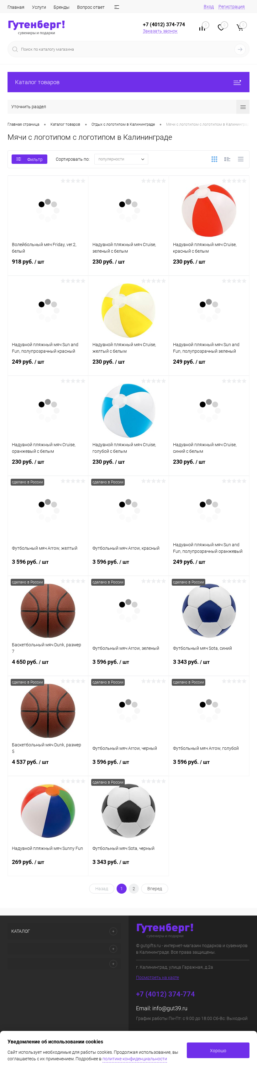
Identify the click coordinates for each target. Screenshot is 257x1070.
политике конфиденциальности (134, 1058)
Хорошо (218, 1050)
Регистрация (231, 6)
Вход (209, 6)
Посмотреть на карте (157, 977)
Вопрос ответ (91, 7)
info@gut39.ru (169, 1008)
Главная (16, 7)
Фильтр (35, 159)
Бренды (62, 7)
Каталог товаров (37, 82)
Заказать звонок (160, 30)
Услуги (39, 7)
